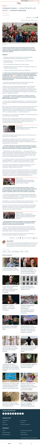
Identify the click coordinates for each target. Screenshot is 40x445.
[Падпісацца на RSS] (23, 414)
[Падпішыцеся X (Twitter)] (8, 414)
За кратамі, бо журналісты (25, 424)
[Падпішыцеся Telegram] (20, 414)
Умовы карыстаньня (24, 434)
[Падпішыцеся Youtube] (11, 414)
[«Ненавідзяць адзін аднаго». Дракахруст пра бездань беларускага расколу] (9, 129)
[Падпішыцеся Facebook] (6, 414)
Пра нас (3, 430)
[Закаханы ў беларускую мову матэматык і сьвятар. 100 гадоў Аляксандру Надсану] (10, 396)
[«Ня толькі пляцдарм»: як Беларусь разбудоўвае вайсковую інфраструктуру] (29, 396)
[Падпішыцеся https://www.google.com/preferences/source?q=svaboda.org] (3, 414)
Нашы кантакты (23, 432)
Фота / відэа (22, 422)
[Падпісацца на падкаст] (13, 414)
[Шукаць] (31, 443)
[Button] (29, 17)
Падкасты (4, 422)
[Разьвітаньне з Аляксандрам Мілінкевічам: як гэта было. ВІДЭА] (10, 320)
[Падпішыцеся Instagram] (18, 414)
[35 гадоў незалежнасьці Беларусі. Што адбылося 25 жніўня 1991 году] (29, 280)
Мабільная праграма (6, 434)
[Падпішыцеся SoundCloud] (15, 414)
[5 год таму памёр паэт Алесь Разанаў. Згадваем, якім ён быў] (10, 262)
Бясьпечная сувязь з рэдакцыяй (26, 430)
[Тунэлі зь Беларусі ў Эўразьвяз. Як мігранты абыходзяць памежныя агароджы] (29, 358)
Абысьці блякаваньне (6, 432)
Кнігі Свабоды (5, 424)
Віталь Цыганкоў (5, 13)
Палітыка (4, 5)
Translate (38, 0)
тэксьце (14, 75)
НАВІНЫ (9, 443)
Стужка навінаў (5, 420)
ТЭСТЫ (20, 443)
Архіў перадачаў (23, 420)
